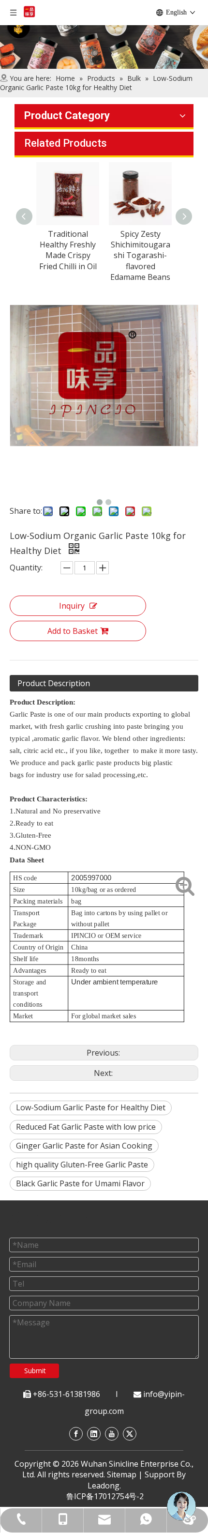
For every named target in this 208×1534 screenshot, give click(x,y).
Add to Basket (72, 631)
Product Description (53, 683)
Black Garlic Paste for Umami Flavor (80, 1183)
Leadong (103, 1485)
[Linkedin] (94, 1434)
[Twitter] (129, 1434)
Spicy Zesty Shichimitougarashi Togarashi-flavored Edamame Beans (140, 256)
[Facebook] (76, 1434)
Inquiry (72, 605)
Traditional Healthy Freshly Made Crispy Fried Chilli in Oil (68, 250)
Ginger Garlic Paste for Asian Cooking (84, 1145)
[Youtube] (112, 1434)
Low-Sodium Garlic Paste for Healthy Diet (90, 1107)
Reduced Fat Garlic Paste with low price (86, 1126)
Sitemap (121, 1474)
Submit (35, 1370)
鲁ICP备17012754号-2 (105, 1496)
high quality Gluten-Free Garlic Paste (82, 1164)
